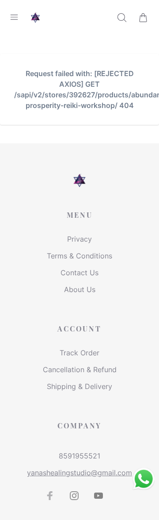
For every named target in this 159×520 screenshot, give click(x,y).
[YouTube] (98, 495)
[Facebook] (50, 495)
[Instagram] (74, 495)
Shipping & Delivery (79, 386)
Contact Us (79, 272)
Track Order (79, 352)
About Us (79, 289)
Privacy (79, 239)
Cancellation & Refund (80, 369)
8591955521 (79, 455)
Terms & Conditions (79, 255)
